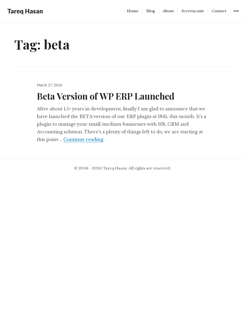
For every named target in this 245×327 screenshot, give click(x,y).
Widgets (236, 14)
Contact (219, 11)
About (168, 11)
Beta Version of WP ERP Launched (105, 96)
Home (133, 11)
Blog (150, 11)
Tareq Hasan (25, 11)
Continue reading (83, 139)
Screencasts (193, 11)
